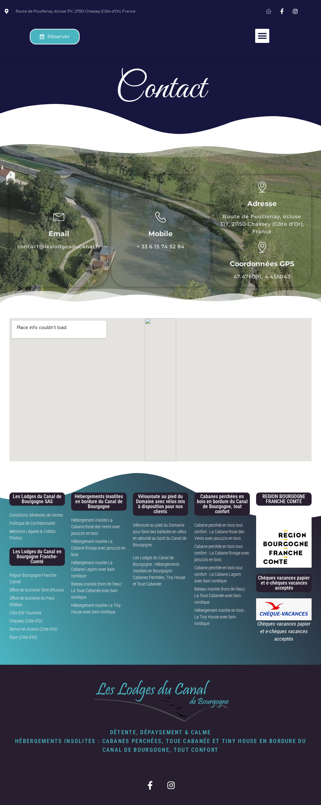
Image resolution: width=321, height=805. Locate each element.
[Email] (58, 217)
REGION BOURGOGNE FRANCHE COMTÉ (283, 498)
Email (59, 234)
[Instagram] (171, 785)
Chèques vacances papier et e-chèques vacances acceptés (284, 583)
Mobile (160, 234)
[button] (262, 36)
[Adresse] (262, 187)
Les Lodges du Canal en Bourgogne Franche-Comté (37, 557)
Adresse (262, 203)
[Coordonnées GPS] (262, 247)
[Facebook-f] (150, 785)
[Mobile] (160, 217)
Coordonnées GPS (262, 264)
